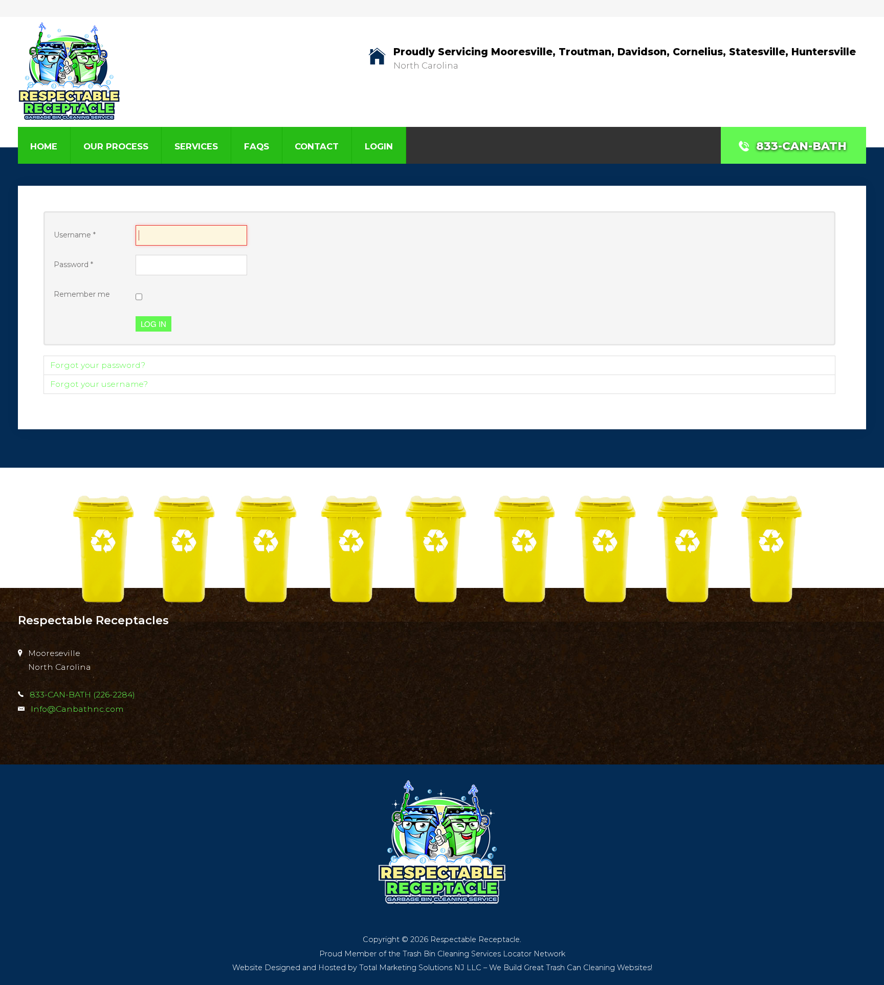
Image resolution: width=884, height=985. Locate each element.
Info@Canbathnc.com (77, 709)
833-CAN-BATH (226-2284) (82, 694)
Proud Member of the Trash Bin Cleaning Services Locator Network (442, 953)
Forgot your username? (99, 384)
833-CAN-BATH (801, 145)
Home (43, 146)
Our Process (115, 146)
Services (196, 146)
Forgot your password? (97, 365)
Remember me (82, 294)
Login (379, 146)
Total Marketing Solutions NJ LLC (420, 967)
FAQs (256, 146)
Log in (153, 323)
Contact (317, 146)
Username (75, 234)
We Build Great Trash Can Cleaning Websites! (570, 967)
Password (73, 264)
